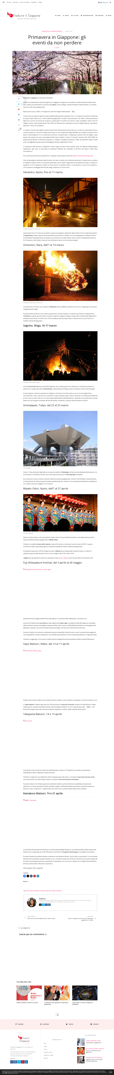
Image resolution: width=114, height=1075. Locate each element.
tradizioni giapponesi (45, 890)
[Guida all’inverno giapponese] (81, 1042)
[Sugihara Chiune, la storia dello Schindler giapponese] (81, 1059)
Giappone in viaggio (48, 1055)
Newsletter (34, 2)
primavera (37, 890)
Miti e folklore (90, 1048)
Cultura (75, 15)
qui (32, 151)
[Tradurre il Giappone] (24, 15)
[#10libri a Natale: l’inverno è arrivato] (29, 993)
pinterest (96, 1024)
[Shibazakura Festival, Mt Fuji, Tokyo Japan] (60, 593)
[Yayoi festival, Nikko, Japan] (60, 674)
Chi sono (9, 2)
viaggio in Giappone (56, 890)
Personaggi (89, 1057)
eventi (27, 890)
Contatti (40, 2)
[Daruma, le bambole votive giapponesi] (81, 1051)
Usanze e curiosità (99, 1048)
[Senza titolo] (60, 744)
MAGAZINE (100, 15)
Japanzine (46, 1058)
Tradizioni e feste (46, 31)
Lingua (67, 15)
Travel (109, 15)
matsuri (32, 890)
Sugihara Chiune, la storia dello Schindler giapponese (94, 1060)
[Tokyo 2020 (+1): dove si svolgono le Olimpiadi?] (84, 993)
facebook (20, 1024)
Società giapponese (97, 1057)
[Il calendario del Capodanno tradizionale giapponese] (57, 993)
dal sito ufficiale (63, 558)
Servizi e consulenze (24, 2)
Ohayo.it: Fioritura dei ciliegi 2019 (82, 156)
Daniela (58, 47)
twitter (71, 1024)
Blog (45, 1043)
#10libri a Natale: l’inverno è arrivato (27, 1002)
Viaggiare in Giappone (56, 31)
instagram (46, 1024)
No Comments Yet (25, 928)
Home (58, 15)
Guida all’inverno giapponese (93, 1042)
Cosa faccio (15, 2)
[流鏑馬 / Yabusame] (60, 824)
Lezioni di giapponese (91, 1040)
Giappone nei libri (88, 15)
